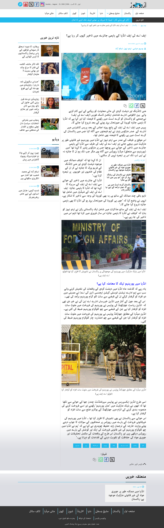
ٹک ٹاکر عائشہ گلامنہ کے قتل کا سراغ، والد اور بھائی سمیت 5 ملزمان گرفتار (29, 69)
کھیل (74, 13)
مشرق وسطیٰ (114, 13)
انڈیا (143, 445)
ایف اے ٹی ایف (124, 445)
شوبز (83, 13)
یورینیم (105, 445)
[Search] (20, 4)
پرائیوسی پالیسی (100, 518)
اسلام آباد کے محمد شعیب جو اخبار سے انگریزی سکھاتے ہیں (29, 175)
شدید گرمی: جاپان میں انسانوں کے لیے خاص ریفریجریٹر (29, 194)
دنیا (101, 13)
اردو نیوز (77, 445)
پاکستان (127, 13)
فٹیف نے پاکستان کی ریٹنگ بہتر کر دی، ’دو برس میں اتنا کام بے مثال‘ (119, 177)
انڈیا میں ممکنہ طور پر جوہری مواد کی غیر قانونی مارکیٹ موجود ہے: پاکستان (119, 167)
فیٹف (113, 445)
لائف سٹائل (63, 13)
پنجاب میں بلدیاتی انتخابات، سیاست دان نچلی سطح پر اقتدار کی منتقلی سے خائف (29, 125)
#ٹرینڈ (92, 13)
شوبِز (70, 511)
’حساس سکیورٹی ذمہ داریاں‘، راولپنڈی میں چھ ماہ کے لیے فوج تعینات (29, 86)
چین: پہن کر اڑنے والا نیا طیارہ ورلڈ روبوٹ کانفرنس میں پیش (29, 156)
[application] (103, 76)
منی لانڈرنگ (95, 445)
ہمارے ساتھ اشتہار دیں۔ (66, 518)
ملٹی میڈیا (49, 13)
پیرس (86, 445)
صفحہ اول (139, 13)
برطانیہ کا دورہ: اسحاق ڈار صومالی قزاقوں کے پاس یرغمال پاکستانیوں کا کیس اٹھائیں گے (28, 51)
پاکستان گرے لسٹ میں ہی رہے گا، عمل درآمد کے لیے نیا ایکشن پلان (118, 187)
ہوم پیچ (143, 25)
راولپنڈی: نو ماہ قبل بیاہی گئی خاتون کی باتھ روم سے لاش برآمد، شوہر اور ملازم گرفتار (29, 105)
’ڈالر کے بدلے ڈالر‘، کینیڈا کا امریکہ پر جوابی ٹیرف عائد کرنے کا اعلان (100, 20)
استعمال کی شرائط (85, 518)
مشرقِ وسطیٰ (102, 511)
